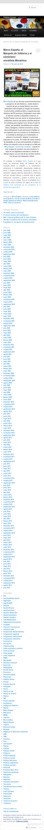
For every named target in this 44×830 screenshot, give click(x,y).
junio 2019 (7, 416)
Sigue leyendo (9, 192)
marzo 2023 (7, 314)
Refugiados (7, 774)
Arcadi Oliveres (8, 608)
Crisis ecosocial (9, 651)
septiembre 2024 (9, 280)
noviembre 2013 (8, 552)
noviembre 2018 (8, 433)
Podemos (6, 753)
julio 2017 (6, 464)
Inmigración (7, 703)
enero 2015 (7, 523)
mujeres (6, 724)
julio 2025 (6, 256)
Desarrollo (7, 665)
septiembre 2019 (9, 409)
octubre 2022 (7, 323)
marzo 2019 (7, 423)
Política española (9, 755)
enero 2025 (7, 271)
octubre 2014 (7, 530)
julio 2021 (6, 356)
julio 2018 (6, 440)
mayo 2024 (7, 287)
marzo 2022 (7, 337)
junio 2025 (7, 259)
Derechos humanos (10, 663)
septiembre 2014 (9, 533)
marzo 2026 (7, 240)
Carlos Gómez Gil (10, 808)
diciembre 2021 (8, 345)
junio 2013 (7, 564)
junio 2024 (7, 285)
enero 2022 (7, 342)
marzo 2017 (7, 473)
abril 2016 (6, 492)
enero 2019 (7, 428)
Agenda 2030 (7, 603)
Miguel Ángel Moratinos (30, 201)
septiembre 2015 (9, 506)
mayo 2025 (7, 261)
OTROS (32, 35)
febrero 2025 (7, 268)
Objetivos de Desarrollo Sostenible (15, 732)
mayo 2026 (7, 235)
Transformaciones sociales (12, 786)
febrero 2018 (7, 449)
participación (8, 744)
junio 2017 (7, 466)
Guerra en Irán (8, 691)
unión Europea (8, 791)
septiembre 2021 (9, 352)
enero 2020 (7, 399)
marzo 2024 (7, 292)
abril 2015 (6, 518)
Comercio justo (8, 629)
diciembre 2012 (8, 576)
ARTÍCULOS (8, 35)
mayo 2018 (7, 442)
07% (4, 596)
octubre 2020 (7, 378)
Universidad (7, 793)
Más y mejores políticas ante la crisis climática (19, 217)
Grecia (5, 689)
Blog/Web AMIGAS (21, 35)
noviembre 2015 (8, 502)
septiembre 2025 (9, 254)
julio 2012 (6, 588)
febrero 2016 (7, 497)
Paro (5, 741)
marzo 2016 (7, 495)
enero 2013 (7, 573)
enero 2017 (7, 476)
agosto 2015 (7, 509)
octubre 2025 (7, 252)
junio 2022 (7, 330)
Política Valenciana (10, 760)
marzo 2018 (7, 447)
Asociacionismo (9, 610)
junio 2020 (7, 387)
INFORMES (33, 30)
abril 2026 (6, 237)
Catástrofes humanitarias (12, 622)
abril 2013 (6, 569)
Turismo (6, 789)
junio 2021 (7, 359)
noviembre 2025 (8, 249)
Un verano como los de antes (13, 212)
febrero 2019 (7, 426)
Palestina (6, 739)
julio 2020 (6, 385)
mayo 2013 (7, 566)
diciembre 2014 (8, 526)
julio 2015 (6, 511)
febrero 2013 (7, 571)
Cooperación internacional (12, 636)
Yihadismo (7, 803)
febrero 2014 (7, 545)
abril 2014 (6, 540)
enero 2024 (7, 297)
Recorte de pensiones (11, 772)
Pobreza (6, 748)
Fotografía (6, 686)
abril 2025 (6, 264)
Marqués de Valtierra (15, 201)
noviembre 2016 (8, 478)
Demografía (7, 660)
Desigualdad (7, 667)
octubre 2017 (7, 459)
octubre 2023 (7, 302)
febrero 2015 (7, 521)
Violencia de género (10, 801)
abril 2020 (6, 392)
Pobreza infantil (8, 751)
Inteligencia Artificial (10, 705)
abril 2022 (6, 335)
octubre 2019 (7, 406)
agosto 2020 (7, 383)
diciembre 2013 (8, 549)
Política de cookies (22, 821)
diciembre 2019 (8, 402)
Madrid (5, 708)
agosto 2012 (7, 585)
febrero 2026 (7, 242)
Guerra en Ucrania (9, 693)
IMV (4, 698)
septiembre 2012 (9, 583)
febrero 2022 (7, 340)
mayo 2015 (7, 516)
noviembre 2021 (8, 347)
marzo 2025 (7, 266)
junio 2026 (7, 233)
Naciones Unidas (9, 727)
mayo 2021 (7, 361)
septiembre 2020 (9, 380)
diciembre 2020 (8, 373)
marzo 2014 (7, 542)
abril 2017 (6, 471)
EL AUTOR (14, 30)
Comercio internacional (11, 627)
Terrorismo (7, 784)
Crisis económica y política (12, 648)
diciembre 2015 (8, 499)
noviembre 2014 (8, 528)
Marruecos (7, 712)
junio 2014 (7, 535)
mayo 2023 (7, 311)
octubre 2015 (7, 504)
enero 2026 (7, 245)
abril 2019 (6, 421)
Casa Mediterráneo (9, 620)
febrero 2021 (7, 368)
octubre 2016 (7, 480)
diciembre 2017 (8, 454)
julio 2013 (6, 561)
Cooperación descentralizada (13, 632)
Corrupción (7, 643)
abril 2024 (6, 290)
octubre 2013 (7, 554)
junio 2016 (7, 487)
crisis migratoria (9, 655)
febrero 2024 (7, 295)
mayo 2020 (7, 390)
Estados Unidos (8, 679)
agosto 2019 (7, 411)
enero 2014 (7, 547)
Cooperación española (11, 634)
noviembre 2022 (8, 321)
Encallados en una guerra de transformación (19, 222)
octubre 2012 (7, 580)
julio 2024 (6, 283)
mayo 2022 (7, 333)
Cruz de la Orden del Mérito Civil (24, 199)
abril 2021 (6, 364)
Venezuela (6, 798)
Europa (5, 682)
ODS (5, 734)
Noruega (6, 729)
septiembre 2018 (9, 435)
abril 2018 (6, 445)
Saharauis (6, 779)
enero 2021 (7, 371)
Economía (6, 672)
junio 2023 (7, 309)
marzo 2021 (7, 366)
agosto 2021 (7, 354)
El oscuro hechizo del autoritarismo (16, 215)
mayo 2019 (7, 418)
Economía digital (9, 674)
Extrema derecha (9, 684)
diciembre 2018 (8, 430)
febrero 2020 (7, 397)
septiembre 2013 (9, 557)
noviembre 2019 (8, 404)
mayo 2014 (7, 537)
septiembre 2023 (9, 304)
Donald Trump (8, 670)
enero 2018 (7, 452)
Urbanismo (7, 796)
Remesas (6, 777)
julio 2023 (6, 306)
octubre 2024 (7, 278)
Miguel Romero (8, 722)
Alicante (6, 605)
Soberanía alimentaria (11, 782)
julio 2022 (6, 328)
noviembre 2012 (8, 578)
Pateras (6, 746)
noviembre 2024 (8, 275)
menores (6, 717)
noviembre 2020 (8, 375)
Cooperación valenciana (11, 639)
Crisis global (7, 653)
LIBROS (23, 30)
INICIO (6, 30)
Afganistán (7, 601)
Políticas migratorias (10, 763)
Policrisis (6, 767)
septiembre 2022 (9, 326)
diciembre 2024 (8, 273)
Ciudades (6, 624)
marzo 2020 (7, 395)
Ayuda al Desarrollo (10, 612)
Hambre (6, 696)
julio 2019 (6, 414)
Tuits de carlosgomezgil (11, 811)
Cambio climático (9, 617)
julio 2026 (6, 230)
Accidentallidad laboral (11, 598)
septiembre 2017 (9, 461)
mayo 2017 (7, 468)
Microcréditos (8, 720)
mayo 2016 (7, 490)
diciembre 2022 (8, 318)
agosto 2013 (7, 559)
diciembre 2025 (8, 247)
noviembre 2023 (8, 299)
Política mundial (9, 758)
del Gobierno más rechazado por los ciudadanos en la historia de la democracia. (22, 184)
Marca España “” (17, 147)
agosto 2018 (7, 437)
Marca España (8, 101)
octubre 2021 (7, 349)
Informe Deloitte (9, 701)
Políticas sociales (9, 765)
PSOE (5, 203)
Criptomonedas (8, 646)
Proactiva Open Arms (10, 770)
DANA (5, 658)
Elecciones (7, 677)
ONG (5, 736)
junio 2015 (7, 514)
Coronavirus (7, 641)
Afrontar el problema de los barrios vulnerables (20, 220)
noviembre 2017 (8, 457)
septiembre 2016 (9, 483)
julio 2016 (6, 485)
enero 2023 (7, 316)
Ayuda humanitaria (10, 615)
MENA (5, 715)
